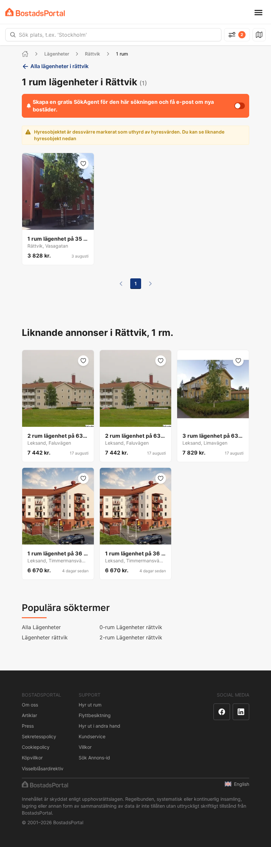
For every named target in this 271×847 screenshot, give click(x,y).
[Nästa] (150, 283)
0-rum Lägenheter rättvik (130, 627)
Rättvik (92, 54)
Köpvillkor (32, 757)
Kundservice (92, 736)
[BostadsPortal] (35, 12)
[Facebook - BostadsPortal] (221, 712)
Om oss (30, 704)
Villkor (85, 747)
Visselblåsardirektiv (42, 768)
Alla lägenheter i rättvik (59, 66)
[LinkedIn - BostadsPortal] (241, 712)
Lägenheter (56, 54)
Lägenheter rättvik (45, 637)
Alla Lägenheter (41, 627)
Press (28, 726)
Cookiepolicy (36, 747)
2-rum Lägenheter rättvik (130, 637)
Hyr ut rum (90, 704)
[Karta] (259, 34)
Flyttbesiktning (95, 715)
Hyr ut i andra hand (99, 726)
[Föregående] (121, 283)
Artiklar (29, 715)
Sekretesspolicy (39, 736)
